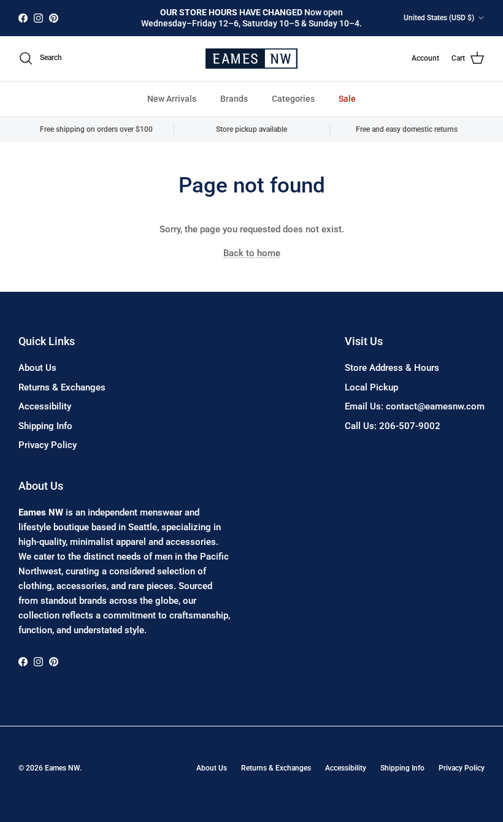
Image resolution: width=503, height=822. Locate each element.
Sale (347, 99)
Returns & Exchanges (62, 387)
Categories (293, 99)
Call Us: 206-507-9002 (392, 426)
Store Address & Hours (392, 367)
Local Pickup (371, 387)
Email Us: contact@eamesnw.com (415, 406)
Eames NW (62, 768)
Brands (234, 99)
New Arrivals (171, 99)
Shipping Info (45, 426)
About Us (37, 367)
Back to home (251, 253)
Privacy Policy (47, 445)
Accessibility (44, 406)
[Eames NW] (251, 58)
